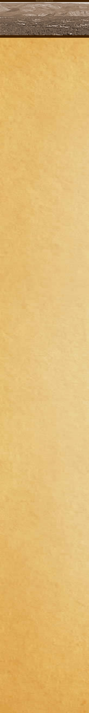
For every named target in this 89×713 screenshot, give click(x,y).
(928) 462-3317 (50, 1)
